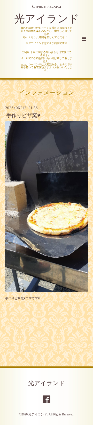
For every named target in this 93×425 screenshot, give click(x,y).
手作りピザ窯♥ (23, 115)
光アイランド (46, 19)
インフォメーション (46, 92)
